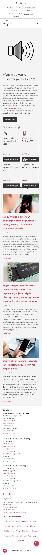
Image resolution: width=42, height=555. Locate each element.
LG (21, 536)
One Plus (27, 536)
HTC (19, 526)
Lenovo (25, 526)
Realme (21, 541)
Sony (12, 531)
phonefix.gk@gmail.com (11, 476)
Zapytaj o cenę (10, 120)
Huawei (24, 521)
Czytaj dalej (7, 258)
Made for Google (11, 536)
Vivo (18, 531)
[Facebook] (16, 3)
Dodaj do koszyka (11, 186)
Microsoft (34, 526)
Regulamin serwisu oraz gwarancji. (14, 512)
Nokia (6, 531)
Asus (13, 526)
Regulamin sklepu (9, 510)
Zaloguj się (29, 14)
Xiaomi (7, 526)
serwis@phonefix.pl (9, 423)
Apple (8, 521)
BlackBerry (26, 531)
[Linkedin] (25, 3)
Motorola (16, 521)
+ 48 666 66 (14, 8)
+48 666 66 (9, 421)
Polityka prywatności (10, 507)
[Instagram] (21, 3)
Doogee (35, 531)
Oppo (35, 536)
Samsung (32, 521)
